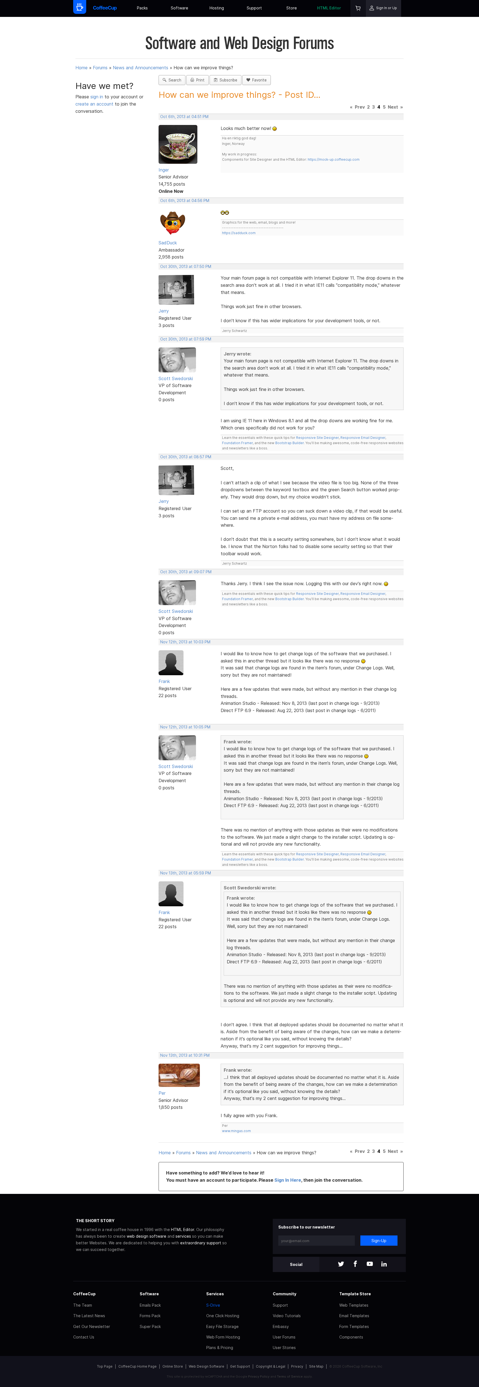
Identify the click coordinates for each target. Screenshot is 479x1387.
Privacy (297, 1366)
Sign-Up (378, 1240)
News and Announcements (140, 67)
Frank (164, 681)
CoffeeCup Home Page (137, 1366)
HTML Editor (329, 8)
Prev (360, 107)
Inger (164, 170)
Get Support (240, 1366)
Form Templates (354, 1326)
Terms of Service (290, 1376)
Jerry (164, 311)
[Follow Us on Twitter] (341, 1264)
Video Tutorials (287, 1315)
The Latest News (89, 1315)
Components (351, 1337)
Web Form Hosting (223, 1337)
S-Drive (213, 1305)
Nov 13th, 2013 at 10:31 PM (185, 1055)
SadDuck (168, 242)
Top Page (105, 1366)
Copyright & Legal (270, 1366)
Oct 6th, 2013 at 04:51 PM (184, 116)
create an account (94, 104)
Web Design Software (206, 1366)
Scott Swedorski (176, 378)
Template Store (355, 1293)
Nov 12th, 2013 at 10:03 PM (185, 642)
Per (162, 1093)
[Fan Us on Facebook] (355, 1264)
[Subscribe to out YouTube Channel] (369, 1264)
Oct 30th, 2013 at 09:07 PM (186, 572)
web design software (146, 1236)
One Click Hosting (222, 1315)
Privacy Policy (258, 1376)
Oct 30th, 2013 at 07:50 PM (185, 266)
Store (291, 8)
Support (254, 8)
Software (179, 8)
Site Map (316, 1366)
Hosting (217, 8)
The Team (82, 1305)
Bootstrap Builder (289, 443)
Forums (100, 67)
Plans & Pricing (219, 1347)
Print (199, 80)
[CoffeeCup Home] (105, 8)
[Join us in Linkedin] (384, 1264)
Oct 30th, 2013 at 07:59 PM (185, 339)
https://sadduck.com (239, 233)
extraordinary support (200, 1242)
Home (81, 67)
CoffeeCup (84, 1293)
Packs (142, 8)
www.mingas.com (236, 1131)
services (183, 1236)
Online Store (172, 1366)
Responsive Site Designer (317, 438)
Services (215, 1293)
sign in (97, 96)
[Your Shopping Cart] (358, 8)
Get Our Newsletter (91, 1326)
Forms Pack (150, 1315)
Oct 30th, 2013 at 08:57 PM (185, 457)
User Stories (284, 1347)
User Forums (284, 1337)
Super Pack (150, 1326)
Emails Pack (150, 1305)
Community (284, 1293)
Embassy (281, 1326)
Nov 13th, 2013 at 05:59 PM (185, 873)
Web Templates (353, 1305)
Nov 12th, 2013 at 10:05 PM (185, 727)
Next (393, 107)
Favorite (258, 80)
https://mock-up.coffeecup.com (334, 159)
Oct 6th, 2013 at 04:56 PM (184, 200)
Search (173, 80)
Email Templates (354, 1315)
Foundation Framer (237, 443)
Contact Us (83, 1337)
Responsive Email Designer (362, 438)
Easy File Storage (222, 1326)
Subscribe (227, 80)
